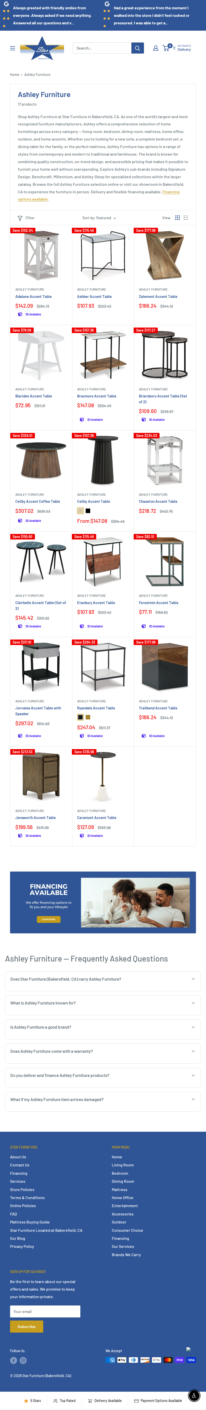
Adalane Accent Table (33, 296)
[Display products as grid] (177, 217)
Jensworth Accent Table (35, 817)
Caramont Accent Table (96, 817)
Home (14, 74)
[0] (166, 48)
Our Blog (17, 1238)
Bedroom (120, 1173)
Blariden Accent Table (33, 396)
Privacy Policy (22, 1246)
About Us (18, 1156)
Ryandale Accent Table (96, 708)
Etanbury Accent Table (96, 602)
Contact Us (19, 1164)
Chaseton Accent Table (158, 501)
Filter (30, 217)
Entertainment (125, 1205)
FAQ (13, 1213)
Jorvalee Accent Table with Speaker (38, 711)
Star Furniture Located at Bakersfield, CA (46, 1230)
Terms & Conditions (27, 1197)
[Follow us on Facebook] (13, 1360)
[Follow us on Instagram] (23, 1360)
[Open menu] (12, 48)
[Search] (137, 48)
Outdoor (119, 1221)
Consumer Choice (127, 1230)
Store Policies (22, 1189)
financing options (63, 1087)
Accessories (123, 1213)
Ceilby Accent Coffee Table (37, 501)
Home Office (122, 1197)
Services (17, 1181)
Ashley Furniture (37, 74)
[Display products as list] (186, 217)
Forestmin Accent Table (158, 602)
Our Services (123, 1246)
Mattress (119, 1189)
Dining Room (123, 1181)
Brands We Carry (126, 1254)
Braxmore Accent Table (96, 396)
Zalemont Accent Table (158, 296)
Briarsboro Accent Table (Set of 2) (163, 399)
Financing (18, 1173)
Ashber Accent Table (94, 296)
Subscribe (27, 1326)
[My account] (155, 48)
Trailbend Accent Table (158, 708)
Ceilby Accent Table (93, 501)
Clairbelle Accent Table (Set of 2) (40, 605)
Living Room (123, 1164)
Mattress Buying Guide (30, 1221)
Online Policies (23, 1205)
